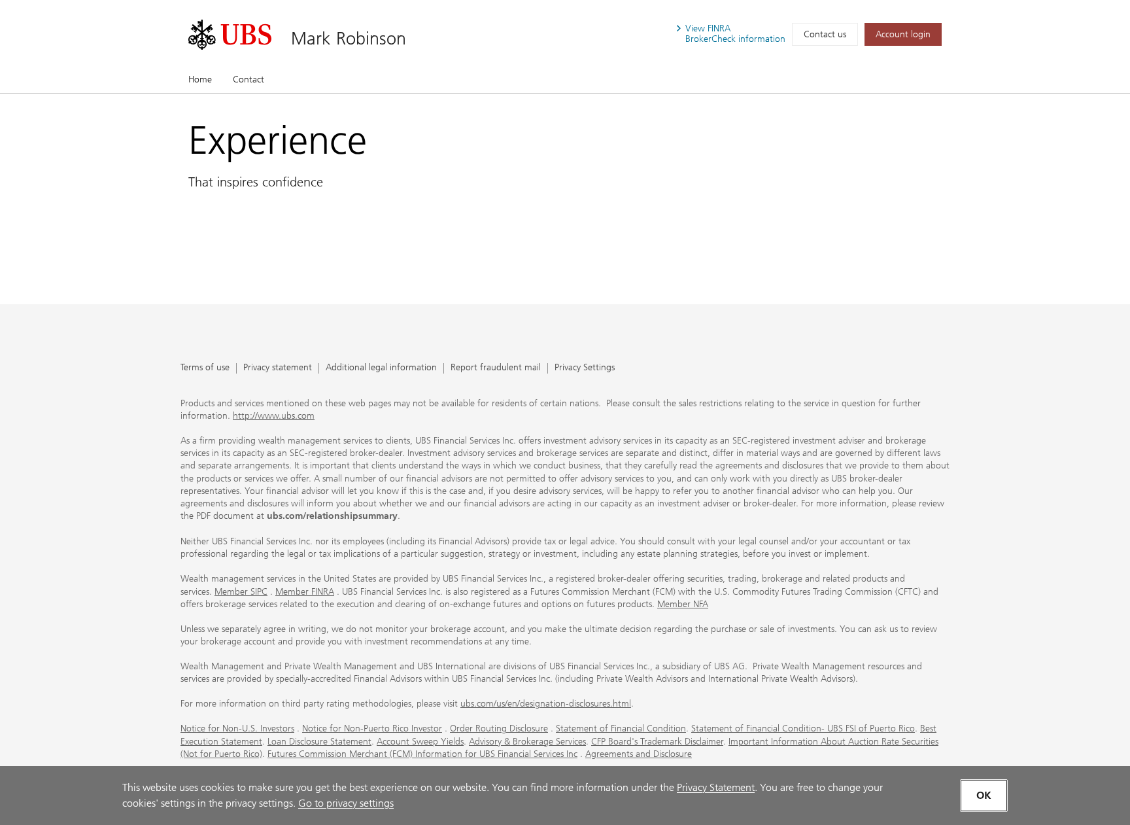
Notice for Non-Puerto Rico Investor (372, 728)
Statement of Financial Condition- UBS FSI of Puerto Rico (803, 728)
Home (200, 79)
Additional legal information (381, 368)
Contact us (825, 34)
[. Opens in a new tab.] (229, 35)
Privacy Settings (585, 368)
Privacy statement (277, 368)
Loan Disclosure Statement (319, 741)
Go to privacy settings (346, 803)
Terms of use (205, 368)
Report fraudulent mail (496, 368)
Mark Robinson (348, 38)
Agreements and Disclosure (638, 754)
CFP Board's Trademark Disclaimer (657, 741)
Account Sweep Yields (420, 741)
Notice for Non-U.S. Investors (237, 728)
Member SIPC (240, 591)
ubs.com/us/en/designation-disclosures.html (545, 703)
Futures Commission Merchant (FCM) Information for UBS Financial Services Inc (422, 754)
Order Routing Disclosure (499, 728)
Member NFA (682, 604)
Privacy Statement (716, 787)
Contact (248, 79)
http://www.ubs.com (274, 415)
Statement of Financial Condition (621, 728)
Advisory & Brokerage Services (527, 741)
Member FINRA (304, 591)
